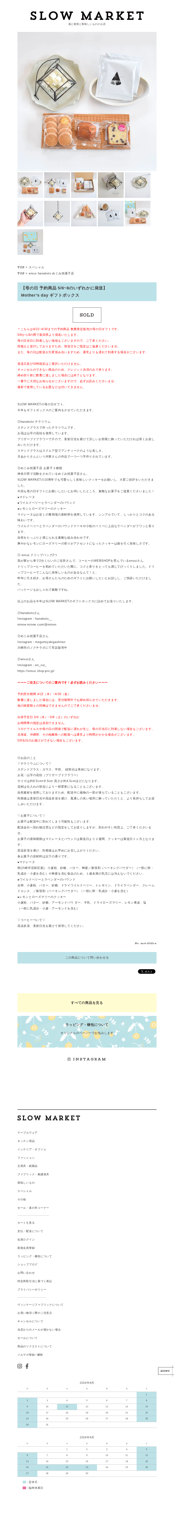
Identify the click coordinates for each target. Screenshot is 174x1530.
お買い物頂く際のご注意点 (34, 1313)
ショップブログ (27, 1264)
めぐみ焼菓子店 (63, 273)
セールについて (27, 1338)
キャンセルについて (30, 1321)
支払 (20, 1231)
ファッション (26, 1157)
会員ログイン (26, 1239)
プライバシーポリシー (31, 1289)
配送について (35, 1231)
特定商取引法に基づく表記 (34, 1281)
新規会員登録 (26, 1248)
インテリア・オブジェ (31, 1149)
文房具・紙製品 (27, 1166)
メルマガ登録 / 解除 (30, 1354)
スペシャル (36, 267)
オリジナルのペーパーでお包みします (87, 1029)
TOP (21, 267)
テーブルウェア (27, 1132)
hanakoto (44, 273)
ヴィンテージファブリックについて (40, 1304)
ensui (33, 273)
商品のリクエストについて (34, 1346)
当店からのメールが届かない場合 (39, 1329)
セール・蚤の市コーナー (33, 1207)
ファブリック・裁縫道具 (33, 1174)
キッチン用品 (26, 1141)
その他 (21, 1199)
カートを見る (26, 1222)
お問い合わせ (26, 1272)
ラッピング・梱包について (34, 1256)
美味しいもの (26, 1182)
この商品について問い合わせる (87, 957)
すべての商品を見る (87, 1003)
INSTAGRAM (88, 1059)
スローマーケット (86, 15)
